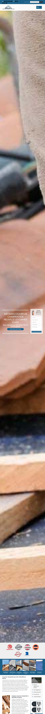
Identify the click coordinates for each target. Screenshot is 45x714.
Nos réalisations (15, 329)
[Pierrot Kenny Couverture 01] (8, 7)
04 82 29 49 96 (7, 1)
